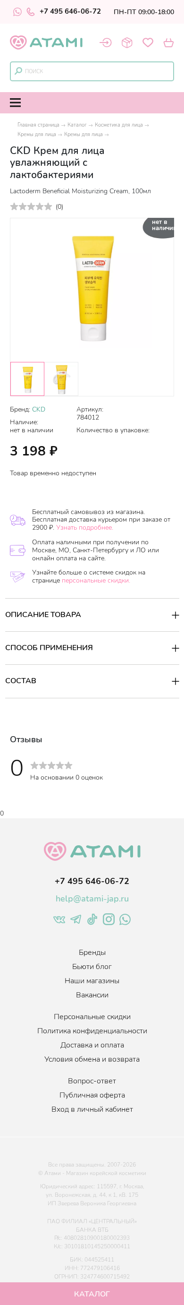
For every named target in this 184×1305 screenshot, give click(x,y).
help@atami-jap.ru (92, 898)
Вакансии (92, 995)
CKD (38, 409)
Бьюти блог (92, 967)
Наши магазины (92, 981)
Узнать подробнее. (84, 527)
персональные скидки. (96, 580)
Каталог (77, 125)
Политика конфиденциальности (92, 1031)
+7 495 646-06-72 (70, 12)
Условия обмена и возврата (92, 1059)
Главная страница (38, 125)
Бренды (92, 952)
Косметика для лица (119, 125)
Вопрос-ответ (92, 1081)
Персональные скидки (92, 1017)
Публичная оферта (92, 1095)
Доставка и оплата (92, 1045)
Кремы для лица (36, 134)
